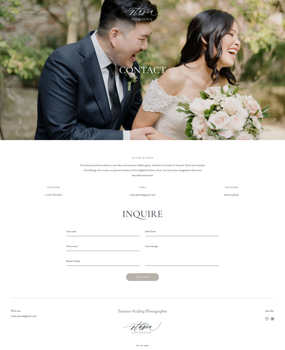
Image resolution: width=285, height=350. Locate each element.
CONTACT (268, 12)
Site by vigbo (142, 345)
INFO (44, 12)
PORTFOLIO (29, 12)
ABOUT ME (251, 12)
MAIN (14, 12)
